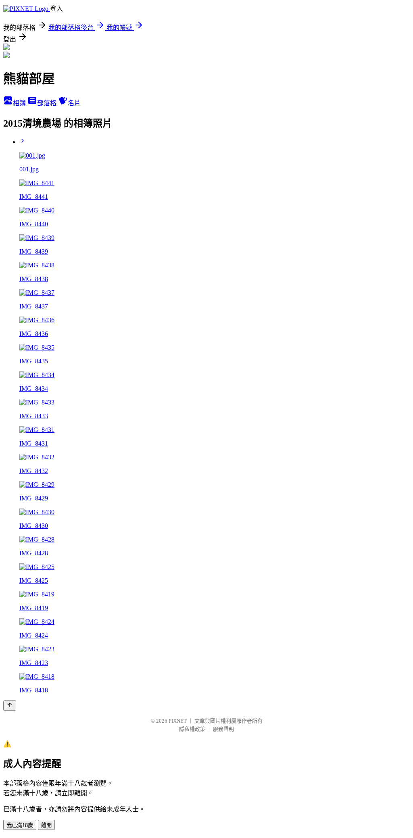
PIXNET (178, 721)
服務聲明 (223, 729)
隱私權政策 (192, 729)
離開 (46, 825)
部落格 (47, 103)
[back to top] (9, 705)
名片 (74, 103)
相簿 (20, 103)
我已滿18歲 (19, 825)
